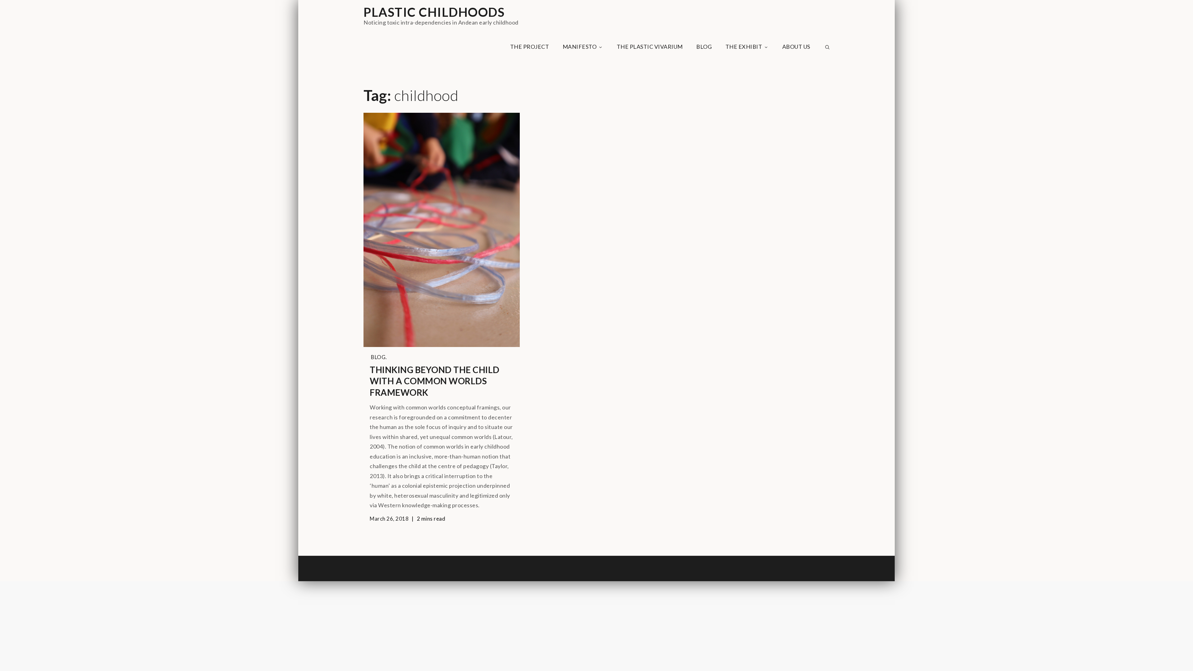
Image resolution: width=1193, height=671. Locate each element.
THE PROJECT (529, 46)
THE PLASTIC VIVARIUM (650, 46)
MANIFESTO (580, 46)
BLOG (704, 46)
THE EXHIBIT (743, 46)
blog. (379, 357)
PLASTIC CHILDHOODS (434, 12)
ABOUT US (796, 46)
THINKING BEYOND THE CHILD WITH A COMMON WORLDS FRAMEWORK (435, 381)
